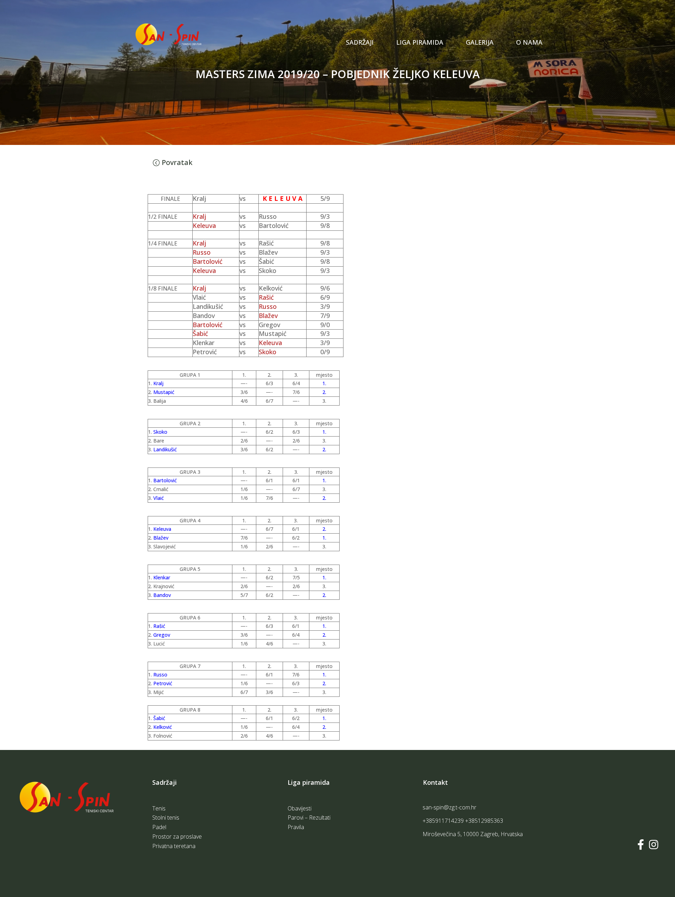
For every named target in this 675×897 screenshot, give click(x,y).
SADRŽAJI (360, 42)
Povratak (177, 162)
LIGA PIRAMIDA (419, 42)
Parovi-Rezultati (419, 50)
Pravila (406, 62)
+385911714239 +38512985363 (463, 821)
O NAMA (529, 42)
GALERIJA (480, 42)
